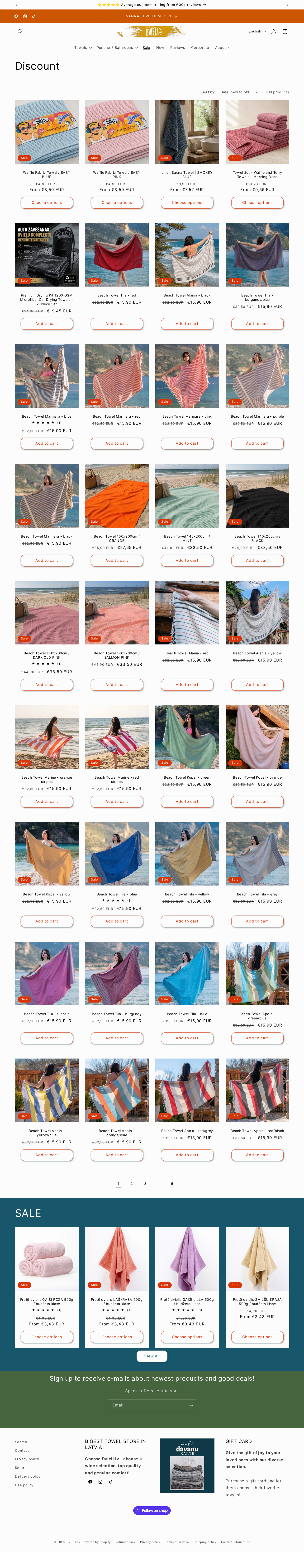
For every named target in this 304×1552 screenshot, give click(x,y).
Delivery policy (28, 1476)
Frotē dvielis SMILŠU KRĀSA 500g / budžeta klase (257, 1301)
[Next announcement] (287, 4)
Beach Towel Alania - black (187, 295)
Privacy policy (27, 1459)
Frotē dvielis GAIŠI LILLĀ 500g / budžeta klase (187, 1301)
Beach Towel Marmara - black (46, 536)
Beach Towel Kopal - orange (257, 777)
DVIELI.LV (73, 1541)
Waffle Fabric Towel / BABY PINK (117, 174)
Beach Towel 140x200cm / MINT (187, 538)
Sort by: (208, 92)
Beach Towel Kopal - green (187, 777)
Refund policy (125, 1541)
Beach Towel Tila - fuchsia (46, 1014)
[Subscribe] (191, 1405)
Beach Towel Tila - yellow (187, 894)
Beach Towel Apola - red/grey (187, 1131)
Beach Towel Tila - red (116, 295)
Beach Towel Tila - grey (257, 894)
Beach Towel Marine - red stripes (117, 779)
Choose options (46, 202)
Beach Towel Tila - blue (117, 894)
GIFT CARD (239, 1441)
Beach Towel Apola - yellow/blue (47, 1133)
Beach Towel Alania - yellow (257, 653)
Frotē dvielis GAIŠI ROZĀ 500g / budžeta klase (46, 1301)
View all (152, 1356)
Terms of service (177, 1541)
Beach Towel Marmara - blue (46, 416)
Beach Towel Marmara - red (117, 416)
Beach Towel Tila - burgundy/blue (257, 297)
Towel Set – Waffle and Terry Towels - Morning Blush (257, 174)
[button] (20, 31)
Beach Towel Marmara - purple (257, 416)
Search (21, 1442)
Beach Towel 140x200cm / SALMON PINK (117, 655)
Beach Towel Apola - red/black (257, 1131)
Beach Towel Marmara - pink (187, 416)
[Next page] (185, 1183)
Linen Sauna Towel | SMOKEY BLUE (187, 174)
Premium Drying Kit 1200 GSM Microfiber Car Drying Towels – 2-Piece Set (46, 299)
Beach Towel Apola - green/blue (257, 1016)
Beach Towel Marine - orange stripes (46, 779)
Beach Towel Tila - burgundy (117, 1014)
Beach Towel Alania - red (187, 653)
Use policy (24, 1485)
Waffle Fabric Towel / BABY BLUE (46, 174)
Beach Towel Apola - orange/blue (117, 1133)
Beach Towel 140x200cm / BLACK (257, 538)
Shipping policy (205, 1541)
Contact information (235, 1541)
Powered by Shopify (96, 1541)
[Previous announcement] (16, 4)
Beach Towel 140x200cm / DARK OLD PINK (47, 655)
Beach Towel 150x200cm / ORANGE (117, 538)
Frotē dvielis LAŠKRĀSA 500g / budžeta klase (117, 1301)
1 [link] (118, 1183)
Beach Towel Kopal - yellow (47, 894)
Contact (22, 1451)
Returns (22, 1468)
